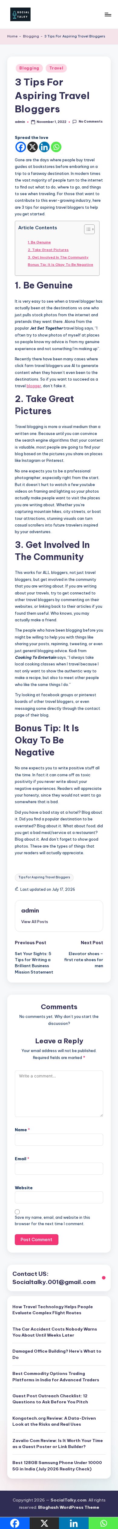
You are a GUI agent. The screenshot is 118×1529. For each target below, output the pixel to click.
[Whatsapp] (56, 147)
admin (30, 910)
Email (22, 1158)
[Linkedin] (44, 147)
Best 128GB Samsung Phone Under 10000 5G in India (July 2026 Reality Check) (57, 1465)
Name (22, 1129)
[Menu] (108, 14)
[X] (32, 147)
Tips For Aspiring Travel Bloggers (44, 877)
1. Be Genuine (39, 242)
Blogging (31, 36)
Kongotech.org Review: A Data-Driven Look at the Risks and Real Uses (54, 1421)
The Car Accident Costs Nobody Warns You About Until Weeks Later (54, 1332)
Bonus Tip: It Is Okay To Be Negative (60, 264)
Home (12, 36)
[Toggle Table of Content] (86, 229)
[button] (34, 921)
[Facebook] (20, 147)
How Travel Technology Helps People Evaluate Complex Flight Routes (52, 1309)
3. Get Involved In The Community (58, 257)
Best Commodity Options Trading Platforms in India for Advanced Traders (55, 1376)
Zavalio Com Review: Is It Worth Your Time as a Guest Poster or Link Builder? (57, 1443)
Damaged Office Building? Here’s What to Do (56, 1354)
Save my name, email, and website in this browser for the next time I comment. (52, 1220)
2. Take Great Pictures (48, 249)
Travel (56, 68)
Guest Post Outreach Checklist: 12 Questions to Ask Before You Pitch (50, 1399)
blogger (34, 385)
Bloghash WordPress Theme (68, 1507)
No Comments (90, 122)
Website (24, 1187)
